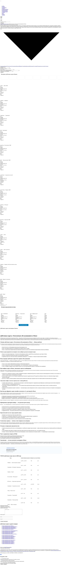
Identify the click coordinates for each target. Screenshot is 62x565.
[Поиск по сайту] (1, 18)
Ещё (1, 16)
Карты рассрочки (5, 10)
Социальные (2, 66)
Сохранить (5, 564)
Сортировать (2, 71)
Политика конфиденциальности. (56, 550)
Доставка (1, 67)
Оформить (20, 66)
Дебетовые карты (5, 11)
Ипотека (3, 8)
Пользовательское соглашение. (5, 551)
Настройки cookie (32, 551)
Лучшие (5, 66)
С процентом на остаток (41, 66)
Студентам (46, 66)
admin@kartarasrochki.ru (7, 547)
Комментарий (2, 514)
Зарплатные (28, 66)
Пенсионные (32, 66)
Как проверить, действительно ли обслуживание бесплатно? (10, 438)
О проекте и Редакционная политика (19, 551)
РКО (3, 13)
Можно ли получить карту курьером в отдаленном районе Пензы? (11, 436)
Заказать (17, 66)
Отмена (2, 564)
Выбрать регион (2, 70)
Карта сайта (27, 551)
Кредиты (3, 6)
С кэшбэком (24, 66)
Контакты (11, 551)
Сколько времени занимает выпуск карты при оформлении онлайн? (11, 437)
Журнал (3, 14)
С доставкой (35, 66)
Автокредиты (4, 7)
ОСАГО (3, 12)
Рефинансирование (5, 9)
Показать (2, 72)
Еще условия (2, 69)
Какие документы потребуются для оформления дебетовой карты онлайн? (12, 435)
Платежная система (3, 68)
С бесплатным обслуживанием (11, 66)
